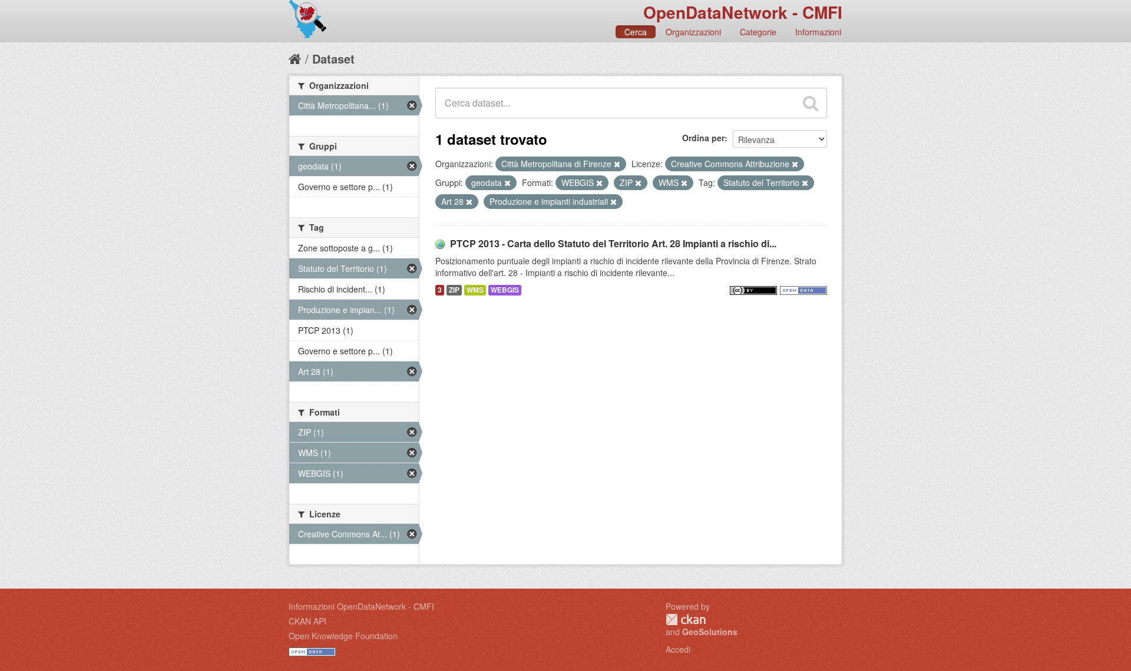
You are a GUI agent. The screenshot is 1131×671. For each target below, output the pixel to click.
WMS (475, 290)
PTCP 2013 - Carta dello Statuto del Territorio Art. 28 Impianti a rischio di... (613, 243)
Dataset (333, 58)
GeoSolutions (710, 631)
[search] (810, 103)
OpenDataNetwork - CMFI (742, 12)
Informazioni (818, 32)
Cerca (635, 32)
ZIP (454, 290)
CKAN (686, 619)
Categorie (758, 32)
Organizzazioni (693, 32)
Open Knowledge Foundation (343, 636)
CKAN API (307, 621)
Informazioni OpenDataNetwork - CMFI (361, 606)
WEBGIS (505, 290)
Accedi (678, 649)
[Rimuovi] (617, 164)
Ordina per (703, 138)
